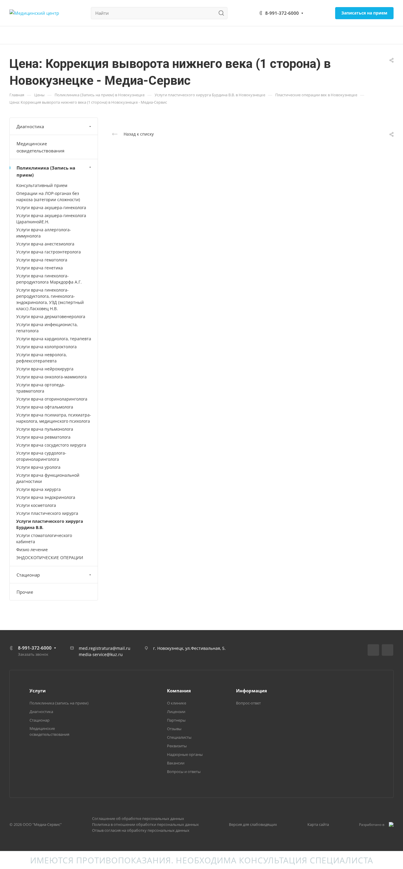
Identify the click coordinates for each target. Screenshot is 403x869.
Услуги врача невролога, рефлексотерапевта (41, 358)
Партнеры (176, 720)
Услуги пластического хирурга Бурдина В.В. (49, 524)
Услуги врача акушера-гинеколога (51, 207)
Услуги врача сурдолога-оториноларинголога (41, 456)
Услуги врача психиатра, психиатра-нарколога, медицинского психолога (53, 418)
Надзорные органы (185, 754)
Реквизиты (177, 745)
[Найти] (222, 13)
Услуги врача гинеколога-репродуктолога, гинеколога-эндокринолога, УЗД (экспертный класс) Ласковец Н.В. (50, 299)
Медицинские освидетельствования (40, 147)
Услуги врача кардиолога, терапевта (53, 338)
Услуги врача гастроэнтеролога (48, 252)
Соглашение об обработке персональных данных (138, 818)
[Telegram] (387, 650)
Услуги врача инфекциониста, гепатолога (47, 327)
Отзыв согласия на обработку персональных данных (140, 830)
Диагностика (30, 126)
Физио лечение (32, 549)
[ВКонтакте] (373, 650)
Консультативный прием (41, 185)
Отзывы (174, 728)
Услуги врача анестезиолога (45, 244)
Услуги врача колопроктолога (46, 346)
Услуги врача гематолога (41, 260)
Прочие (25, 592)
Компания (179, 691)
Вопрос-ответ (248, 703)
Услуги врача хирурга (38, 489)
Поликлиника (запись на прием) (59, 703)
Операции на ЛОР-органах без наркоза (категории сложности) (48, 196)
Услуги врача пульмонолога (44, 429)
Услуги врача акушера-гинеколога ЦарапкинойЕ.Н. (51, 218)
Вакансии (175, 763)
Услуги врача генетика (39, 268)
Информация (251, 691)
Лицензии (176, 711)
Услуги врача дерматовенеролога (50, 316)
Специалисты (179, 737)
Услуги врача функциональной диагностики (47, 478)
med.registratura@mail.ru (104, 648)
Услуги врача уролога (38, 467)
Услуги (38, 691)
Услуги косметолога (36, 505)
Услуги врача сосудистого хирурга (51, 445)
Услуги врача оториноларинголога (51, 399)
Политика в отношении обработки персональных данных (145, 824)
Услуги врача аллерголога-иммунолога (43, 233)
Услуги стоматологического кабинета (44, 538)
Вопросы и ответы (184, 771)
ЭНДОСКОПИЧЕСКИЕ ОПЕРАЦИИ (49, 557)
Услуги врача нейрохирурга (44, 369)
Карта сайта (318, 824)
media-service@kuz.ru (101, 654)
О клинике (176, 703)
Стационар (28, 575)
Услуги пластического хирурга (47, 513)
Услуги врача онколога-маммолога (51, 377)
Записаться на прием (364, 13)
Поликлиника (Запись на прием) (46, 171)
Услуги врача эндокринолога (45, 497)
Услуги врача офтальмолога (44, 407)
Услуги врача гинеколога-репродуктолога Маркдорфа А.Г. (49, 279)
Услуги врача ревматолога (43, 437)
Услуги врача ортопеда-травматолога (40, 388)
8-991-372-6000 (282, 13)
